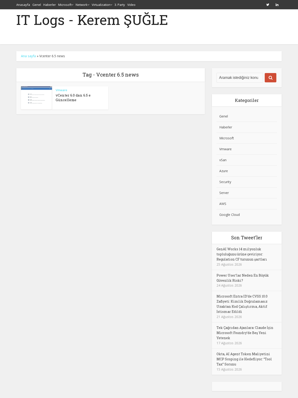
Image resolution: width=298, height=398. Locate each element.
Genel (36, 5)
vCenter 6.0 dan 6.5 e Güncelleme (73, 97)
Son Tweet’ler (246, 237)
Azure (223, 171)
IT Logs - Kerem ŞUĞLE (92, 19)
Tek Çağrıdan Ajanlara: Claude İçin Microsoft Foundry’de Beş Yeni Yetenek (245, 332)
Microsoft (64, 5)
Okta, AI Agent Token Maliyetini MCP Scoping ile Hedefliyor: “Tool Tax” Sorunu (244, 359)
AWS (222, 203)
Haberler (49, 5)
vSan (223, 160)
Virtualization (101, 5)
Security (225, 182)
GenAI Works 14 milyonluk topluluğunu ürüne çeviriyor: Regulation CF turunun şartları (242, 254)
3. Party (120, 5)
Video (131, 5)
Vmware (61, 90)
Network (82, 5)
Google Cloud (229, 214)
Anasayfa (23, 5)
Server (224, 193)
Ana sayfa (28, 56)
